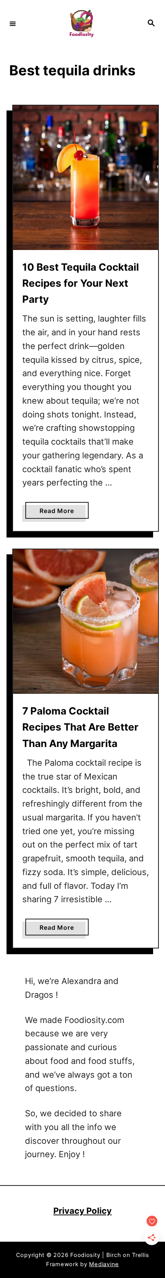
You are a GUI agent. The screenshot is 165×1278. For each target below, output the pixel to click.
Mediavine (104, 1264)
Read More (59, 513)
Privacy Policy (82, 1211)
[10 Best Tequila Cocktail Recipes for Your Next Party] (85, 178)
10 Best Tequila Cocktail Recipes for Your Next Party (80, 283)
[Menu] (12, 23)
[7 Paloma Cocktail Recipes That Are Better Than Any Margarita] (85, 621)
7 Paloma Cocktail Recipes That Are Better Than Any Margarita (80, 727)
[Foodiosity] (81, 23)
